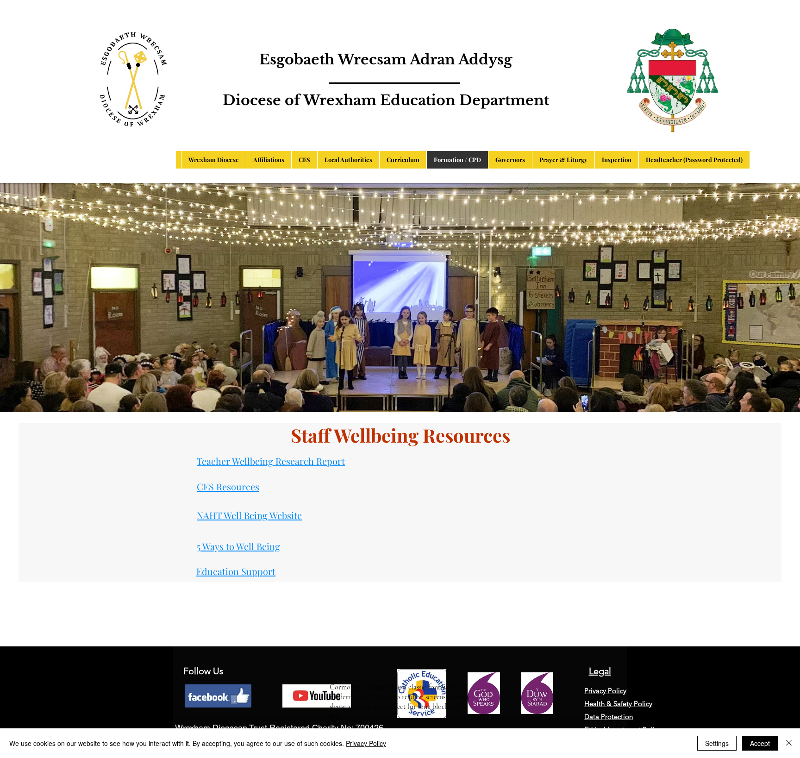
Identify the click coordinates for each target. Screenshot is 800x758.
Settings (717, 743)
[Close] (788, 743)
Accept (760, 743)
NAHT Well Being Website (249, 515)
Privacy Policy (366, 743)
